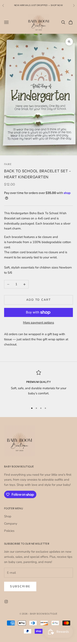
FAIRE (7, 164)
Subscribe (20, 586)
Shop (7, 516)
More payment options (38, 322)
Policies (9, 531)
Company (10, 523)
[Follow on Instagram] (6, 601)
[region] (38, 385)
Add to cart (38, 300)
